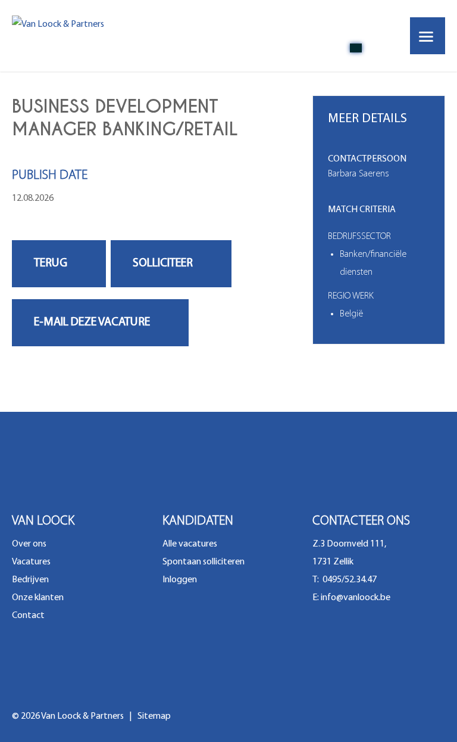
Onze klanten (38, 598)
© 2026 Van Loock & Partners (69, 716)
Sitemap (154, 716)
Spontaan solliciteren (203, 562)
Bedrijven (30, 580)
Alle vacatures (189, 544)
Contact (28, 615)
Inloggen (179, 580)
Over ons (29, 544)
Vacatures (31, 562)
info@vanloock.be (355, 598)
